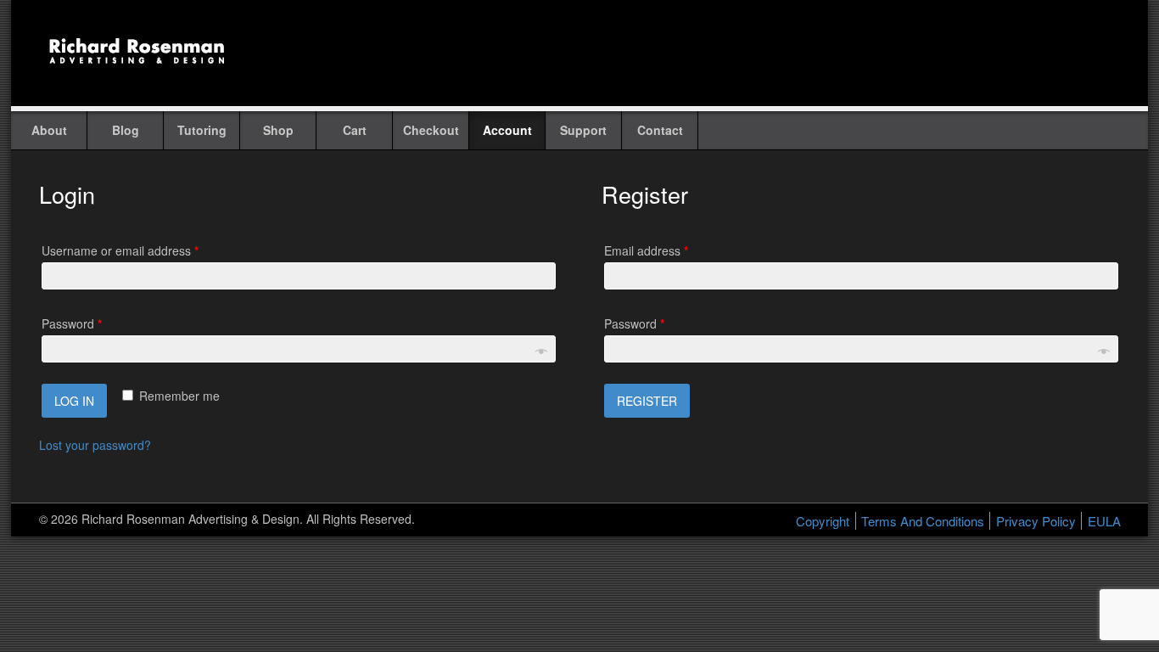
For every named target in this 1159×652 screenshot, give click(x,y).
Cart (355, 129)
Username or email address (120, 250)
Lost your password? (95, 444)
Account (507, 129)
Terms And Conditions (922, 521)
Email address (646, 250)
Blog (125, 129)
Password (72, 323)
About (49, 129)
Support (583, 129)
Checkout (431, 129)
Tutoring (202, 129)
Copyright (822, 521)
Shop (278, 129)
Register (647, 400)
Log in (74, 400)
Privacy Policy (1036, 521)
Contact (660, 129)
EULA (1104, 521)
